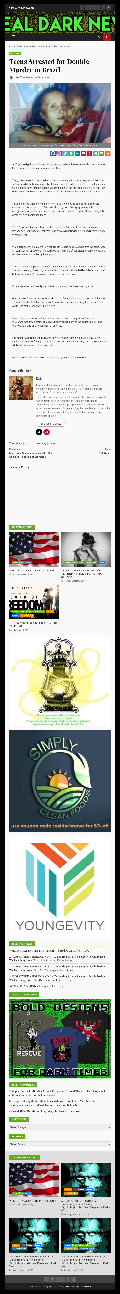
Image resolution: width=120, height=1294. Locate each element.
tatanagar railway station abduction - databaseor (38, 1101)
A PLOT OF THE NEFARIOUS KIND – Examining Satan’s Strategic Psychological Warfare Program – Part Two (34, 1235)
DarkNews (70, 1286)
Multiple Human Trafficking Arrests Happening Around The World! (49, 1091)
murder (51, 443)
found (30, 298)
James (28, 563)
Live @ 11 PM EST (107, 37)
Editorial (50, 611)
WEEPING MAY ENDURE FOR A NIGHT (34, 549)
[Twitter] (65, 153)
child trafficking (39, 443)
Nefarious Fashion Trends (82, 1245)
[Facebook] (53, 153)
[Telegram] (95, 153)
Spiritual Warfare (26, 615)
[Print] (107, 153)
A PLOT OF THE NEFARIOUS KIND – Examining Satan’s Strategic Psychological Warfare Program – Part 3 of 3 (86, 1180)
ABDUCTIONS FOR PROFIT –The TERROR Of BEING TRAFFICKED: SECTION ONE (86, 549)
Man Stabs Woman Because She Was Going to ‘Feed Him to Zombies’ (31, 453)
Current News (15, 53)
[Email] (101, 153)
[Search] (99, 37)
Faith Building (79, 1189)
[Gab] (71, 153)
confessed (18, 215)
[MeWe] (77, 153)
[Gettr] (89, 153)
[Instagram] (59, 153)
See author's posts (51, 423)
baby (19, 443)
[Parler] (83, 153)
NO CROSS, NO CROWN (23, 986)
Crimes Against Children (74, 563)
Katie (16, 77)
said (73, 274)
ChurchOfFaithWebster (23, 1111)
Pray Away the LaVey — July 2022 (61, 1111)
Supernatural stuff (19, 1249)
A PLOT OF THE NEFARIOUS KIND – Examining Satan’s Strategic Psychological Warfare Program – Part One (86, 1235)
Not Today (105, 451)
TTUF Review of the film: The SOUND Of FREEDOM (34, 602)
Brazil (26, 443)
